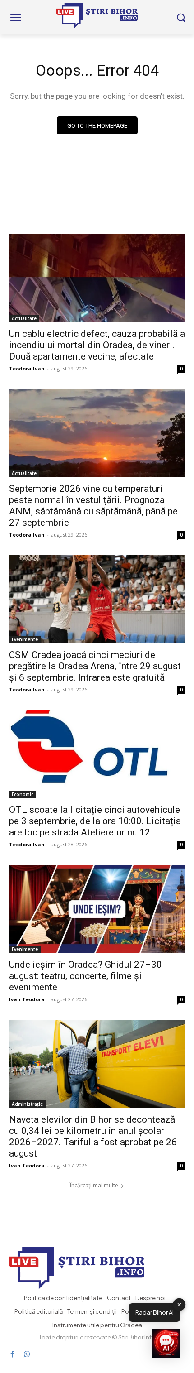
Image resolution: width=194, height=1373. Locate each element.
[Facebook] (12, 1354)
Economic (22, 794)
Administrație (27, 1104)
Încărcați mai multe (94, 1185)
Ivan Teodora (27, 999)
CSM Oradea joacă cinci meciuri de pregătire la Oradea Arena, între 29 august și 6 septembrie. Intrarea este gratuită (95, 666)
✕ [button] (179, 1304)
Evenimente (25, 639)
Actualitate (24, 318)
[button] (166, 1344)
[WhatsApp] (27, 1354)
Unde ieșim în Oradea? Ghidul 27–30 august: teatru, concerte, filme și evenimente (85, 976)
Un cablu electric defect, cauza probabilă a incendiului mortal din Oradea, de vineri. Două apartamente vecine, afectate (97, 345)
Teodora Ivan (27, 368)
